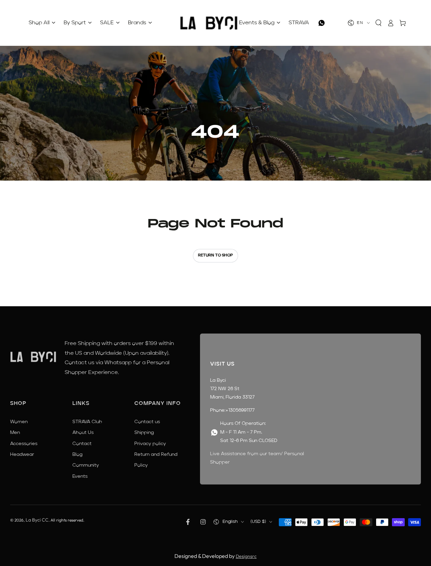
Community (85, 465)
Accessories (23, 443)
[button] (378, 22)
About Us (83, 432)
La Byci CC (37, 520)
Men (15, 432)
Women (19, 421)
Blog (77, 454)
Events (80, 476)
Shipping (144, 432)
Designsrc (246, 556)
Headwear (22, 454)
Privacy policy (150, 443)
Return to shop (215, 255)
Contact (82, 443)
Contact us (147, 421)
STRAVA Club (87, 421)
